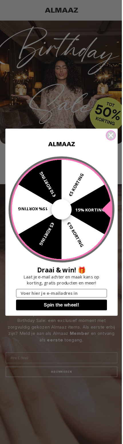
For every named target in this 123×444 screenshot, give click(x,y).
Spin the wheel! (61, 305)
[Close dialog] (111, 135)
